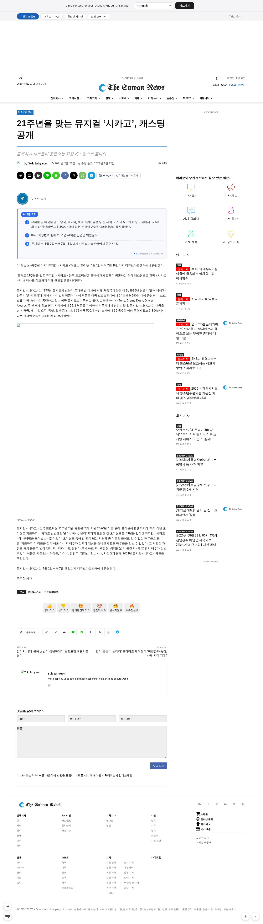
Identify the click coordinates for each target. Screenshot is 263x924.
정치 (19, 820)
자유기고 (66, 830)
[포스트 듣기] (22, 199)
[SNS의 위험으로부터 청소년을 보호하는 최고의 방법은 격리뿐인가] (232, 358)
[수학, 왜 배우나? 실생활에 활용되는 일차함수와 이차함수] (232, 268)
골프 (64, 872)
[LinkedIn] (225, 804)
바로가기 (185, 5)
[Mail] (49, 684)
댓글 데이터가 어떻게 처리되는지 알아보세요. (105, 775)
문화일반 (181, 320)
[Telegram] (91, 175)
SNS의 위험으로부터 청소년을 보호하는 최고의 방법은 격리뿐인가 (196, 363)
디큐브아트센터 (51, 591)
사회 (179, 384)
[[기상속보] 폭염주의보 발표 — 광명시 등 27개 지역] (232, 459)
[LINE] (47, 175)
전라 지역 (129, 877)
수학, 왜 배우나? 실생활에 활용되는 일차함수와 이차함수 (196, 273)
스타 (19, 862)
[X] (74, 175)
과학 (19, 845)
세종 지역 (111, 872)
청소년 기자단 (75, 16)
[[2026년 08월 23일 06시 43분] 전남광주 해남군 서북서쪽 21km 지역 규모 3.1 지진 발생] (232, 534)
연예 (19, 857)
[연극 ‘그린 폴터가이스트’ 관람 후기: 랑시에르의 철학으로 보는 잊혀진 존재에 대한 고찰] (232, 323)
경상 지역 (111, 882)
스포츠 (65, 857)
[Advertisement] (131, 48)
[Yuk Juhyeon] (20, 163)
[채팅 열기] (7, 916)
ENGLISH (126, 78)
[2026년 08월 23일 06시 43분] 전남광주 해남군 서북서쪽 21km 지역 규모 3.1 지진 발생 (196, 540)
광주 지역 (129, 887)
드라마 (20, 867)
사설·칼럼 (66, 820)
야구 (64, 867)
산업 (179, 426)
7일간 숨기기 (236, 16)
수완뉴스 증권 (28, 16)
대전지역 (128, 867)
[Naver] (56, 175)
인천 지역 (111, 867)
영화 (19, 872)
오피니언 (66, 815)
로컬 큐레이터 (99, 16)
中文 (133, 78)
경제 (19, 835)
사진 (153, 815)
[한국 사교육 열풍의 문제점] (232, 298)
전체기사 (21, 815)
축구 (64, 862)
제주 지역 (111, 887)
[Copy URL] (20, 175)
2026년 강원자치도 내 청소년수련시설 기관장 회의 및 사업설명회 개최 (197, 393)
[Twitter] (234, 804)
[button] (20, 78)
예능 (19, 877)
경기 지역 (129, 862)
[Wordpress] (199, 804)
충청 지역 (129, 872)
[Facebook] (65, 175)
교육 (179, 265)
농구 (64, 877)
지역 (108, 857)
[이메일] (29, 175)
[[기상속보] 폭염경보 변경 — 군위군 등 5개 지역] (232, 484)
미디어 (180, 354)
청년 (108, 825)
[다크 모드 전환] (216, 78)
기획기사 (111, 815)
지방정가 (111, 892)
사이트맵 (156, 857)
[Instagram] (217, 804)
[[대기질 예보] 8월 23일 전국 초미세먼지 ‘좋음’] (232, 509)
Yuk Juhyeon (37, 163)
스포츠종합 (67, 887)
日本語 (140, 78)
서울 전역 (111, 862)
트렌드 (154, 835)
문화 (19, 830)
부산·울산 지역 (131, 882)
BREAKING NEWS (185, 455)
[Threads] (243, 804)
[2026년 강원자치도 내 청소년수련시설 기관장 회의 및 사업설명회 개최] (232, 388)
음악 (19, 882)
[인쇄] (38, 175)
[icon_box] (191, 192)
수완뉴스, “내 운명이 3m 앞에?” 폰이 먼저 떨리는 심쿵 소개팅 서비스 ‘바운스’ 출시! (196, 434)
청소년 (109, 820)
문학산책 (66, 825)
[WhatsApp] (82, 175)
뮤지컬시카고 (34, 591)
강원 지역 (111, 877)
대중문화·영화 (25, 112)
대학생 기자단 (51, 16)
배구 (64, 882)
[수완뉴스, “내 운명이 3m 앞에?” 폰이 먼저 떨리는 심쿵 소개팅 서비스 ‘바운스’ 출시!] (232, 429)
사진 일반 (156, 840)
